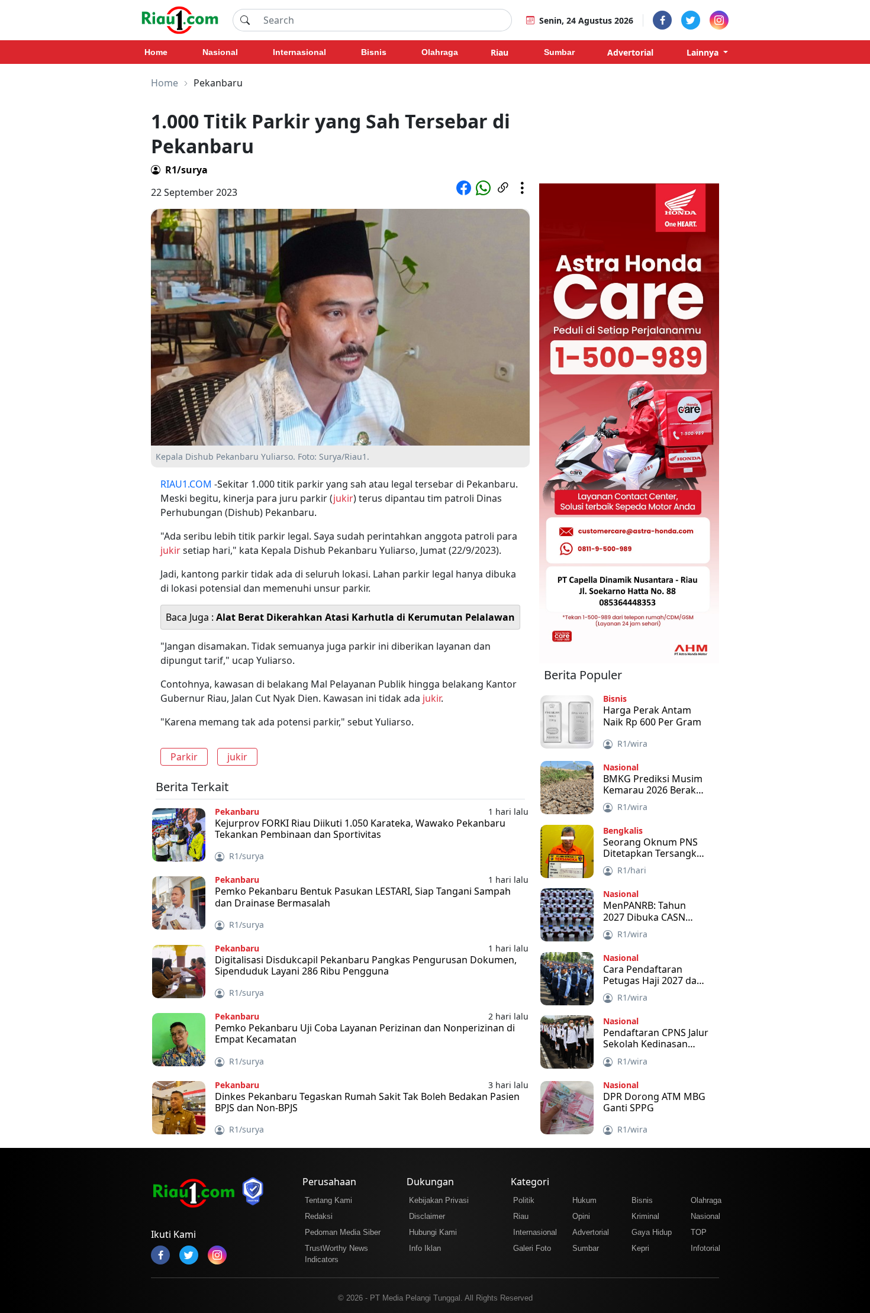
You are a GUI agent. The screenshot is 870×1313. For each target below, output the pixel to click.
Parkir (184, 756)
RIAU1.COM (186, 484)
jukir (343, 498)
